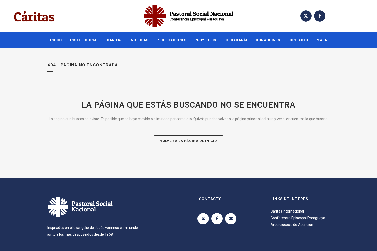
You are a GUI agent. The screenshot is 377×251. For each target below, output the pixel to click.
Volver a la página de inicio (188, 141)
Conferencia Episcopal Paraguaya (298, 218)
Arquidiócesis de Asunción (292, 225)
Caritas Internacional (287, 211)
